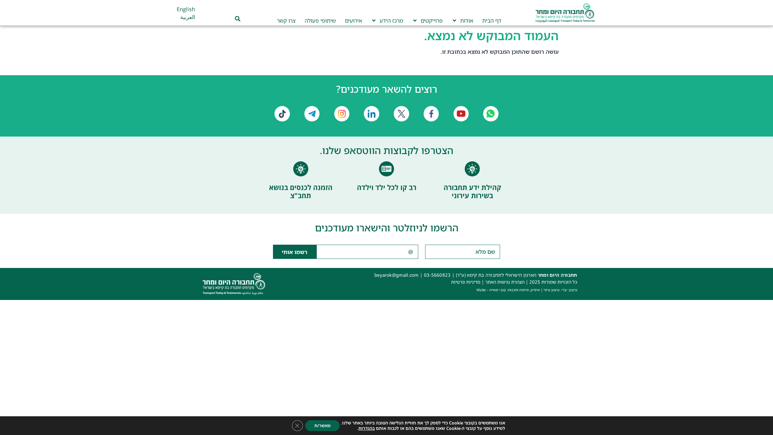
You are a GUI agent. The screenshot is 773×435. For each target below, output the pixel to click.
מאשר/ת (322, 425)
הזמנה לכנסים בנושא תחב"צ (300, 191)
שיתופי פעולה (320, 20)
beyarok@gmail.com (396, 275)
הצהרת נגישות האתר (504, 282)
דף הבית (491, 20)
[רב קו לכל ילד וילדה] (386, 168)
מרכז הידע (391, 20)
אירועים (353, 20)
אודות (466, 20)
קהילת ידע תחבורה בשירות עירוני (472, 191)
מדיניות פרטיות (465, 282)
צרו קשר (286, 20)
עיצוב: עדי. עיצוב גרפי (560, 289)
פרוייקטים (432, 20)
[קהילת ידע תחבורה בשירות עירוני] (472, 168)
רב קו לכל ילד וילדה (386, 187)
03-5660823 (437, 275)
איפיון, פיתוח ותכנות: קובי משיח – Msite (508, 289)
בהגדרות (366, 428)
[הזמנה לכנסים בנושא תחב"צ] (300, 168)
